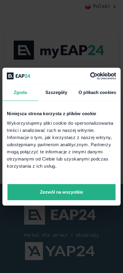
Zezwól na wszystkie (61, 192)
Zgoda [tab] (20, 92)
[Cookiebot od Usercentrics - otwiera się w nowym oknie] (90, 76)
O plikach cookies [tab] (97, 92)
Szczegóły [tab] (56, 92)
